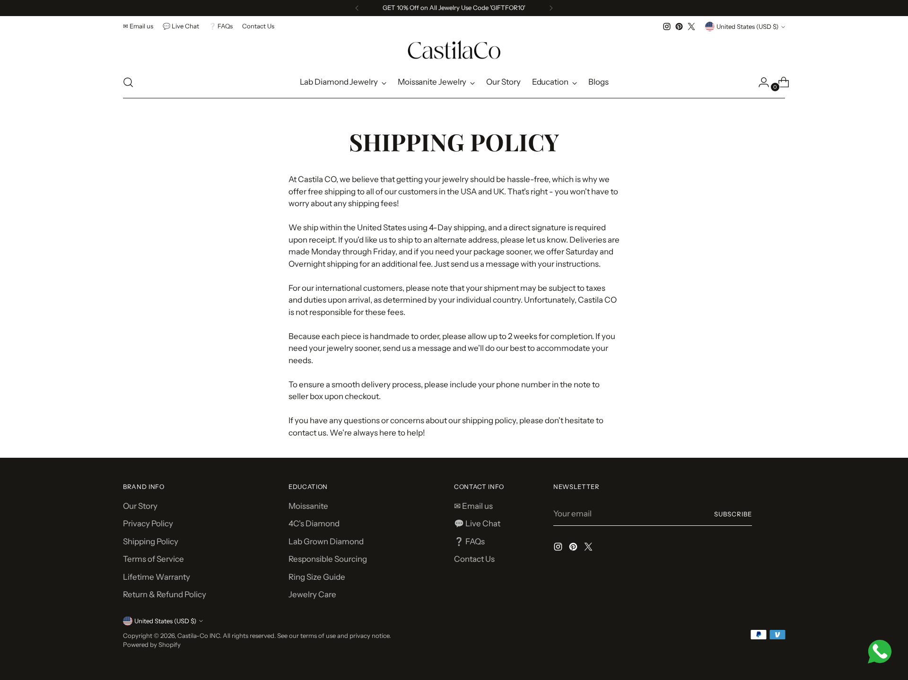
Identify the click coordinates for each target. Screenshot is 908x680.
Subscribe (733, 514)
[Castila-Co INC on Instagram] (667, 26)
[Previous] (357, 8)
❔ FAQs (469, 541)
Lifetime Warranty (156, 577)
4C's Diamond (314, 523)
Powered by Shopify (152, 644)
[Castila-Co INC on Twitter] (691, 26)
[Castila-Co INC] (454, 49)
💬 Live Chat (477, 523)
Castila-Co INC (198, 635)
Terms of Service (153, 559)
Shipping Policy (150, 541)
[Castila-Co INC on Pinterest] (679, 26)
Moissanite (308, 506)
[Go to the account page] (760, 82)
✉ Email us (473, 506)
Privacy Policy (148, 523)
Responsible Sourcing (327, 559)
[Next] (551, 8)
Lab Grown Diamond (326, 541)
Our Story (140, 506)
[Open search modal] (128, 82)
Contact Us (474, 559)
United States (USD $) (747, 26)
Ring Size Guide (316, 577)
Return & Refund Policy (164, 594)
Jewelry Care (312, 594)
